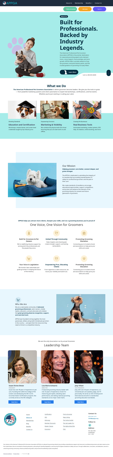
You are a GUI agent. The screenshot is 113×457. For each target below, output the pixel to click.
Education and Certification (22, 124)
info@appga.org (93, 418)
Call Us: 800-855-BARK (89, 75)
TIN (28, 453)
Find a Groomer (70, 9)
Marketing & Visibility (51, 124)
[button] (89, 3)
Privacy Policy (16, 453)
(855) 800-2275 (92, 416)
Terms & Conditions (7, 453)
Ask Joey (85, 9)
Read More (14, 402)
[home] (10, 3)
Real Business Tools (82, 124)
